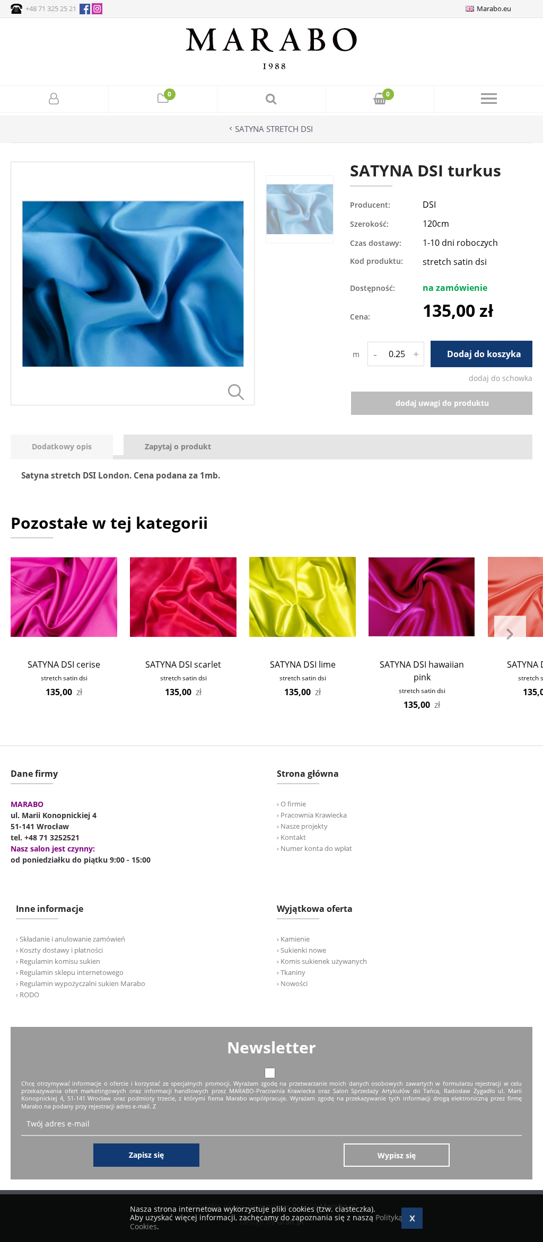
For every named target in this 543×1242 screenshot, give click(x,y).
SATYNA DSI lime (303, 664)
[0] (162, 100)
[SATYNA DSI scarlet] (183, 597)
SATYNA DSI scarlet (183, 664)
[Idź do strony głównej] (271, 69)
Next (510, 634)
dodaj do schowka (500, 378)
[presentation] (62, 446)
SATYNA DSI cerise (64, 664)
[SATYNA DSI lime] (302, 597)
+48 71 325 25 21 (50, 8)
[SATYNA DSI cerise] (64, 597)
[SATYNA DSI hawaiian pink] (422, 597)
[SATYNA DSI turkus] (133, 402)
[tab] (67, 446)
